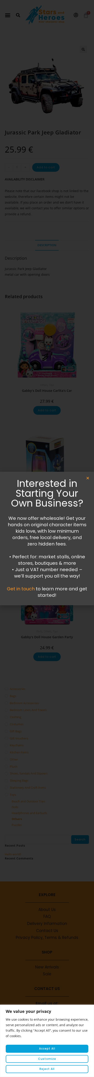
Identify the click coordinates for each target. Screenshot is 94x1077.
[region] (47, 1041)
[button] (87, 478)
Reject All (47, 1069)
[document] (47, 538)
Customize (47, 1059)
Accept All (47, 1048)
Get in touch (21, 589)
